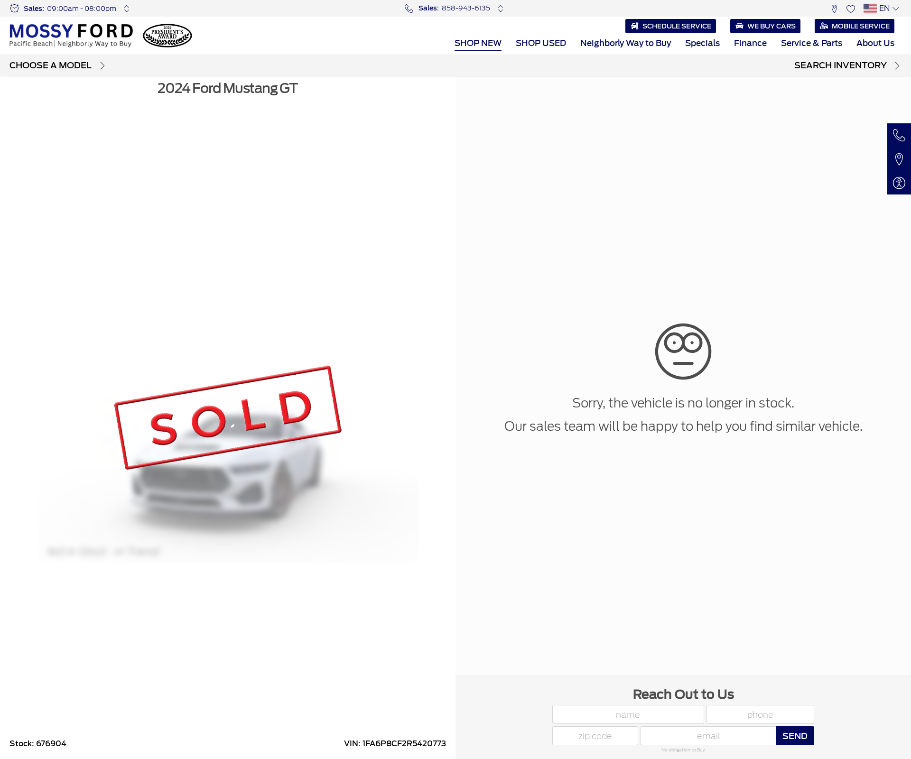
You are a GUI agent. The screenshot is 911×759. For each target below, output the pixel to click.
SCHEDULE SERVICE (676, 26)
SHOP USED (541, 43)
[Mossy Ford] (71, 35)
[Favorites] (850, 8)
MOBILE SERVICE (861, 26)
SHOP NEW (478, 43)
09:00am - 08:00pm (81, 8)
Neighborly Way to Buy (625, 43)
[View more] (127, 8)
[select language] (896, 8)
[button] (834, 8)
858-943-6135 (466, 8)
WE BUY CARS (771, 26)
